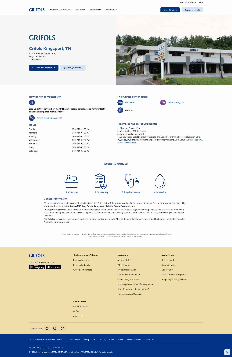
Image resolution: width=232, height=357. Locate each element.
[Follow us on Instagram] (55, 328)
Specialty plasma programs (174, 274)
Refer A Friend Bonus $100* (49, 118)
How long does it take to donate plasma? (135, 284)
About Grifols (79, 301)
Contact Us (78, 316)
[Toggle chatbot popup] (227, 352)
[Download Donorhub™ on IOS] (53, 267)
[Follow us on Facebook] (47, 328)
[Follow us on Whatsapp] (62, 328)
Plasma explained (81, 260)
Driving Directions (74, 67)
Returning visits (169, 265)
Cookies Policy (74, 339)
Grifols (76, 311)
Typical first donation (126, 269)
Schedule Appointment (44, 67)
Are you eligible (124, 260)
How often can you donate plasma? (133, 289)
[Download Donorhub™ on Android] (37, 267)
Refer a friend (168, 260)
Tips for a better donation (128, 274)
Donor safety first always (128, 279)
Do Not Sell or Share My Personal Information (47, 339)
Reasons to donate (81, 265)
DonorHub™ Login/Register (187, 2)
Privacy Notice (89, 339)
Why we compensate (82, 269)
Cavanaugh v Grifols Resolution (111, 339)
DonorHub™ (130, 102)
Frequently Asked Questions (129, 294)
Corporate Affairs (81, 306)
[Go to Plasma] (36, 9)
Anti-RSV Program (176, 102)
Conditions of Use (134, 339)
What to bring (123, 265)
